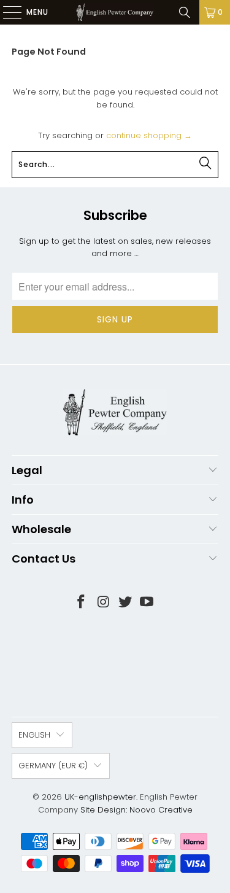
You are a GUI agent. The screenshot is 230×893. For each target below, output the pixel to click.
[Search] (184, 12)
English (34, 735)
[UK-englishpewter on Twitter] (126, 602)
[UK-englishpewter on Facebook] (81, 602)
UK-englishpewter (100, 797)
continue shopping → (149, 135)
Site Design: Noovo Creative (136, 810)
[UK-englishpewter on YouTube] (147, 602)
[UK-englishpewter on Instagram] (103, 602)
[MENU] (6, 12)
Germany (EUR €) (53, 765)
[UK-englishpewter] (115, 12)
